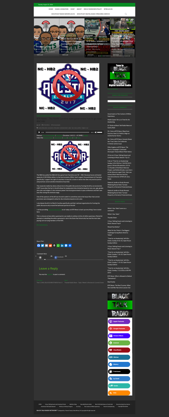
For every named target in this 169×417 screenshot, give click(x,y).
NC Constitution (42, 225)
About (79, 9)
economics (51, 128)
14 (117, 55)
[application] (70, 132)
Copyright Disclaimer (123, 406)
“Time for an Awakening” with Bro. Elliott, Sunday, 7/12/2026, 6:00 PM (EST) (119, 270)
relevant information (55, 209)
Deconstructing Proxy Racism (123, 404)
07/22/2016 (46, 125)
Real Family (111, 282)
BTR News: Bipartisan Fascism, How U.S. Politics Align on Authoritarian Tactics (119, 133)
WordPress (45, 257)
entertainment (64, 128)
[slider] (100, 132)
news (75, 128)
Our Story (78, 406)
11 (113, 55)
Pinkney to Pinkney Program (66, 406)
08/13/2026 (40, 51)
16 (120, 55)
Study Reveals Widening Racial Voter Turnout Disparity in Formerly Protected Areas (120, 185)
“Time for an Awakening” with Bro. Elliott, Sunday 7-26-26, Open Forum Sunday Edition (119, 254)
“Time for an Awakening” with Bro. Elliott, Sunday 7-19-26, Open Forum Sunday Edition (119, 262)
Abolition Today (73, 404)
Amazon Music (48, 138)
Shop (73, 9)
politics (79, 128)
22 (129, 55)
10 (111, 55)
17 (122, 55)
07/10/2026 (122, 49)
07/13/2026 (96, 49)
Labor (69, 128)
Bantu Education (43, 128)
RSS (74, 138)
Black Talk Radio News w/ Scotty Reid (49, 115)
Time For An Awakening (108, 406)
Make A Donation (61, 9)
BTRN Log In (108, 9)
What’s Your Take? (113, 214)
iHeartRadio (58, 138)
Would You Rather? (44, 46)
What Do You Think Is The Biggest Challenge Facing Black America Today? (71, 42)
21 (127, 55)
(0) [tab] (47, 256)
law (73, 128)
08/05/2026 (65, 51)
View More (40, 54)
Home (51, 9)
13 (116, 55)
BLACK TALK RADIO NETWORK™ (47, 410)
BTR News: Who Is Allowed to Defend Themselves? (95, 44)
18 (123, 55)
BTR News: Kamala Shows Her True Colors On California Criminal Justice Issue (120, 141)
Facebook (60, 257)
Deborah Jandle (113, 182)
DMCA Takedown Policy (93, 9)
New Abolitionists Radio (86, 404)
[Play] (39, 132)
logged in (50, 274)
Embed (86, 135)
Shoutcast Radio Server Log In (63, 14)
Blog (37, 43)
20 (126, 55)
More (78, 138)
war (87, 128)
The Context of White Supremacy (92, 406)
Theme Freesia (69, 410)
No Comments (50, 51)
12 (114, 55)
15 (119, 55)
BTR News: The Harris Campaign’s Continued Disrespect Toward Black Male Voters (120, 149)
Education (57, 128)
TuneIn (70, 138)
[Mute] (96, 132)
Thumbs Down (112, 217)
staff (89, 49)
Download (59, 135)
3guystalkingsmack (43, 49)
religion (84, 128)
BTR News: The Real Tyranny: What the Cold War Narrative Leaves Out (122, 42)
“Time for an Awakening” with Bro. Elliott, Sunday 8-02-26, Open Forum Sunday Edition (119, 241)
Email (65, 138)
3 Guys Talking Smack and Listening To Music (69, 34)
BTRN (95, 38)
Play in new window (49, 135)
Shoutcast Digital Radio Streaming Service (93, 14)
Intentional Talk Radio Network (48, 406)
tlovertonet (111, 114)
